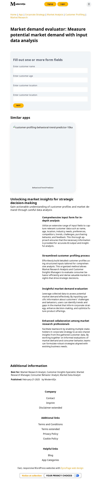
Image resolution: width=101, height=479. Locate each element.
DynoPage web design (72, 468)
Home (13, 14)
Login (62, 4)
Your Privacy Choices (59, 475)
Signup (50, 4)
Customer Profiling (75, 14)
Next (18, 105)
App (21, 14)
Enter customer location (25, 85)
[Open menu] (89, 4)
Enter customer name (24, 66)
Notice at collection (32, 475)
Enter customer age (23, 75)
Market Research (19, 17)
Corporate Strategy (35, 14)
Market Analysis (55, 14)
